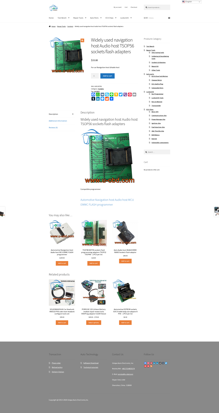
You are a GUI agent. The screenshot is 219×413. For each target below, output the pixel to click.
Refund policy (57, 367)
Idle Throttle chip (158, 131)
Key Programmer (157, 94)
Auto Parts (94, 18)
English (188, 2)
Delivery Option (58, 372)
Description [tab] (53, 114)
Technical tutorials (90, 367)
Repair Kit (155, 66)
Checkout (134, 7)
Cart (126, 7)
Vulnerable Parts (157, 88)
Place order (56, 363)
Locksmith (124, 18)
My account (117, 7)
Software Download (90, 363)
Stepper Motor (157, 80)
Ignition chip (156, 123)
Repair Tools (78, 18)
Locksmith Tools (157, 98)
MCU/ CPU (155, 112)
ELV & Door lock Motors (160, 76)
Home (51, 18)
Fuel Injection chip (158, 127)
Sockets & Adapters (159, 62)
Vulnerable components (160, 143)
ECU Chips (109, 18)
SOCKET (97, 91)
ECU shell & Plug (157, 84)
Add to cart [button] (62, 263)
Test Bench (62, 18)
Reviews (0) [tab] (53, 127)
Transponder (156, 106)
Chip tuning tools (158, 52)
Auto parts (150, 74)
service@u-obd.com (125, 374)
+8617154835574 (128, 368)
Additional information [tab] (58, 121)
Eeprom (154, 139)
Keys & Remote (157, 102)
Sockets (70, 26)
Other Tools (156, 70)
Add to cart (107, 76)
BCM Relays (156, 135)
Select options (94, 323)
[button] (82, 40)
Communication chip (159, 115)
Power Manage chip (158, 119)
